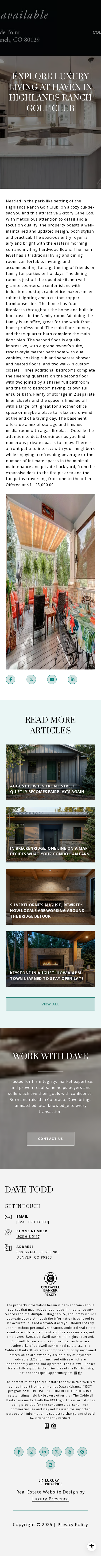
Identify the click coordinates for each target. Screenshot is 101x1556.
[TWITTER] (57, 1451)
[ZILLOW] (50, 1464)
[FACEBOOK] (18, 1451)
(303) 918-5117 (27, 1236)
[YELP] (69, 1451)
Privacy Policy (73, 1524)
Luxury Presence (50, 1499)
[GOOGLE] (82, 1451)
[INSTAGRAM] (31, 1451)
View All (51, 1004)
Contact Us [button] (50, 1138)
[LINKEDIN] (44, 1451)
